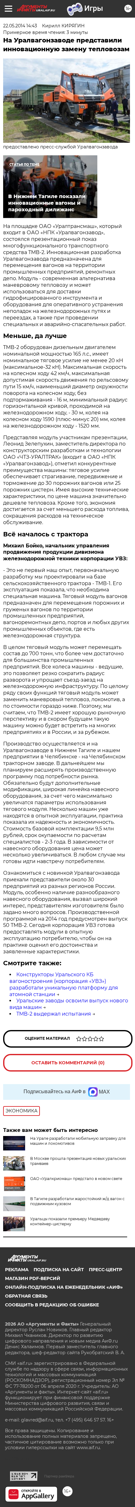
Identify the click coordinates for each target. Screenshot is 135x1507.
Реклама (17, 1269)
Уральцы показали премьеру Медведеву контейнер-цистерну (70, 1221)
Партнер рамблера (59, 1476)
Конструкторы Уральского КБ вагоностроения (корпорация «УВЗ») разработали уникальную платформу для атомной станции (63, 984)
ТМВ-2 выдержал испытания (53, 1014)
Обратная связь (26, 1296)
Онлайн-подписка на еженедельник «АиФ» (64, 1287)
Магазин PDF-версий (32, 1278)
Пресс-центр (105, 1269)
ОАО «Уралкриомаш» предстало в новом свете (76, 1178)
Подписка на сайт (59, 1269)
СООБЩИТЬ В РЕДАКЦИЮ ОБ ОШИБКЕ (52, 1305)
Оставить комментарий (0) (68, 1063)
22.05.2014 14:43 (20, 26)
